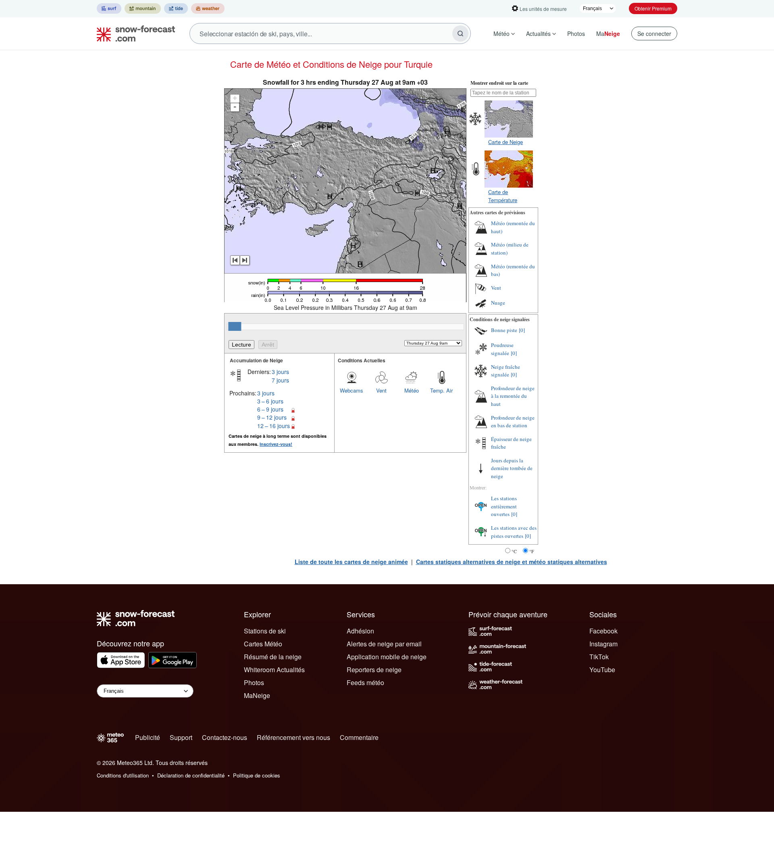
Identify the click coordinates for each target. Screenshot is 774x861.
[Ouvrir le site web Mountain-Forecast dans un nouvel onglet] (143, 8)
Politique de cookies (256, 775)
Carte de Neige (505, 142)
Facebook (603, 630)
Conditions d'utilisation (123, 775)
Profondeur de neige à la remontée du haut (513, 396)
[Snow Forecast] (133, 33)
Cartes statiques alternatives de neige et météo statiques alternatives (511, 562)
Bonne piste (504, 330)
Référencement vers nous (293, 737)
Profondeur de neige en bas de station (513, 421)
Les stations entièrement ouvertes (504, 506)
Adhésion (360, 630)
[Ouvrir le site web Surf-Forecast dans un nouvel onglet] (109, 8)
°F (531, 551)
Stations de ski (265, 630)
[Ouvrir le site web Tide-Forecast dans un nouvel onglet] (176, 8)
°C (514, 551)
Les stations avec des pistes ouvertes (514, 531)
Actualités (538, 33)
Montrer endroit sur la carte (499, 82)
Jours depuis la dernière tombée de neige (512, 468)
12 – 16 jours (273, 426)
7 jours (280, 380)
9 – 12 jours (272, 417)
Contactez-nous (224, 737)
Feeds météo (365, 682)
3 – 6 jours (270, 401)
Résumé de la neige (273, 656)
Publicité (147, 737)
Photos (576, 33)
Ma (608, 33)
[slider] (234, 326)
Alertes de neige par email (384, 643)
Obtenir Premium (653, 8)
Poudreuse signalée (502, 349)
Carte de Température (502, 196)
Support (181, 737)
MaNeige (257, 695)
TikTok (599, 656)
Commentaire (359, 737)
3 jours (280, 372)
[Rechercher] (460, 33)
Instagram (603, 643)
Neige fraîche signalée (505, 370)
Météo (501, 33)
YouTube (602, 669)
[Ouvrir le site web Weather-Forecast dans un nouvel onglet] (208, 8)
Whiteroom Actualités (274, 669)
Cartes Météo (263, 643)
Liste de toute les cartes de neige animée (351, 562)
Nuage (498, 302)
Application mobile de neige (387, 656)
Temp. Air (441, 390)
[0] (522, 330)
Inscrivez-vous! (276, 444)
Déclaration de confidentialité (191, 775)
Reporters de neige (374, 669)
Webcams (351, 390)
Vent (381, 390)
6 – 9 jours (270, 409)
